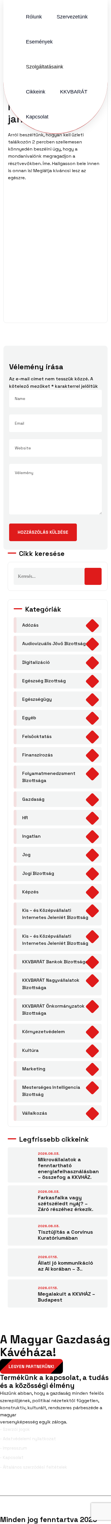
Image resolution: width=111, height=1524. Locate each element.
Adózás (30, 625)
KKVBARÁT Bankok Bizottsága (55, 962)
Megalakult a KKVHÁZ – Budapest (66, 1296)
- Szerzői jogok (15, 1429)
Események (39, 42)
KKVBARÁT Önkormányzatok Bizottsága (53, 1009)
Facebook (21, 1486)
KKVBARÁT (73, 92)
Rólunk (34, 17)
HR (25, 818)
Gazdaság (33, 799)
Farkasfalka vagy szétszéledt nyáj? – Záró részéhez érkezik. (65, 1203)
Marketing (33, 1069)
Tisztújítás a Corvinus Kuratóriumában (65, 1235)
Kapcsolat (37, 117)
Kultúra (30, 1050)
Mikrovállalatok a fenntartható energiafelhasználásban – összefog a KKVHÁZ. (68, 1168)
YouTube (97, 1486)
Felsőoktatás (37, 736)
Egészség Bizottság (44, 681)
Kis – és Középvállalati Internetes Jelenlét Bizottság (55, 913)
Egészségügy (37, 699)
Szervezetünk (72, 17)
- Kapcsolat (12, 1457)
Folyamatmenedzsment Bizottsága (48, 776)
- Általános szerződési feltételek (33, 1467)
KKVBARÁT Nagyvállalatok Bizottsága (50, 983)
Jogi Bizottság (38, 873)
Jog (26, 855)
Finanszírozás (37, 755)
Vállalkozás (34, 1113)
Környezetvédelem (43, 1032)
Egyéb (29, 718)
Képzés (30, 892)
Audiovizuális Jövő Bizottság (54, 644)
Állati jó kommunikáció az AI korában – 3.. (65, 1266)
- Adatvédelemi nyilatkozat (28, 1438)
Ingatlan (31, 836)
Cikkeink (35, 92)
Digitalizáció (36, 662)
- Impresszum (13, 1448)
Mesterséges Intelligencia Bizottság (51, 1090)
